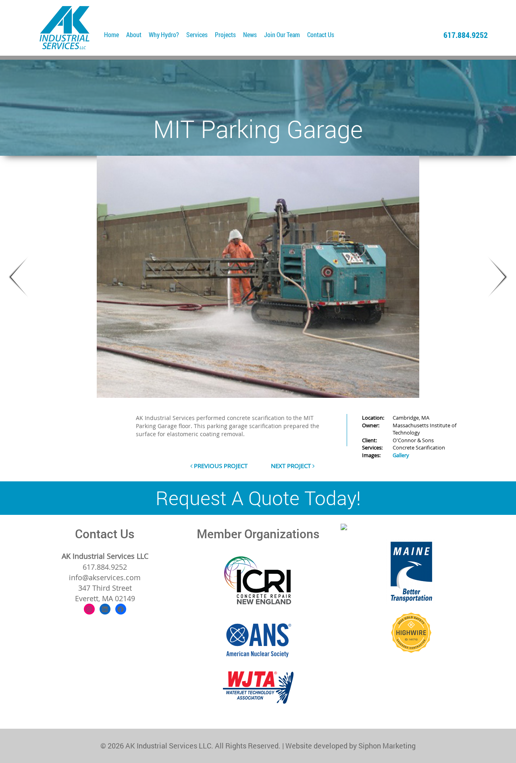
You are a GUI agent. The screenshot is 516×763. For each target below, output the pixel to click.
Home (111, 34)
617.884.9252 (465, 34)
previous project (220, 466)
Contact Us (320, 34)
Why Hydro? (164, 34)
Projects (225, 34)
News (250, 34)
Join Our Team (282, 34)
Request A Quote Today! (258, 497)
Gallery (401, 455)
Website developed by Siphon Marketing (350, 745)
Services (197, 34)
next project (291, 466)
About (133, 34)
